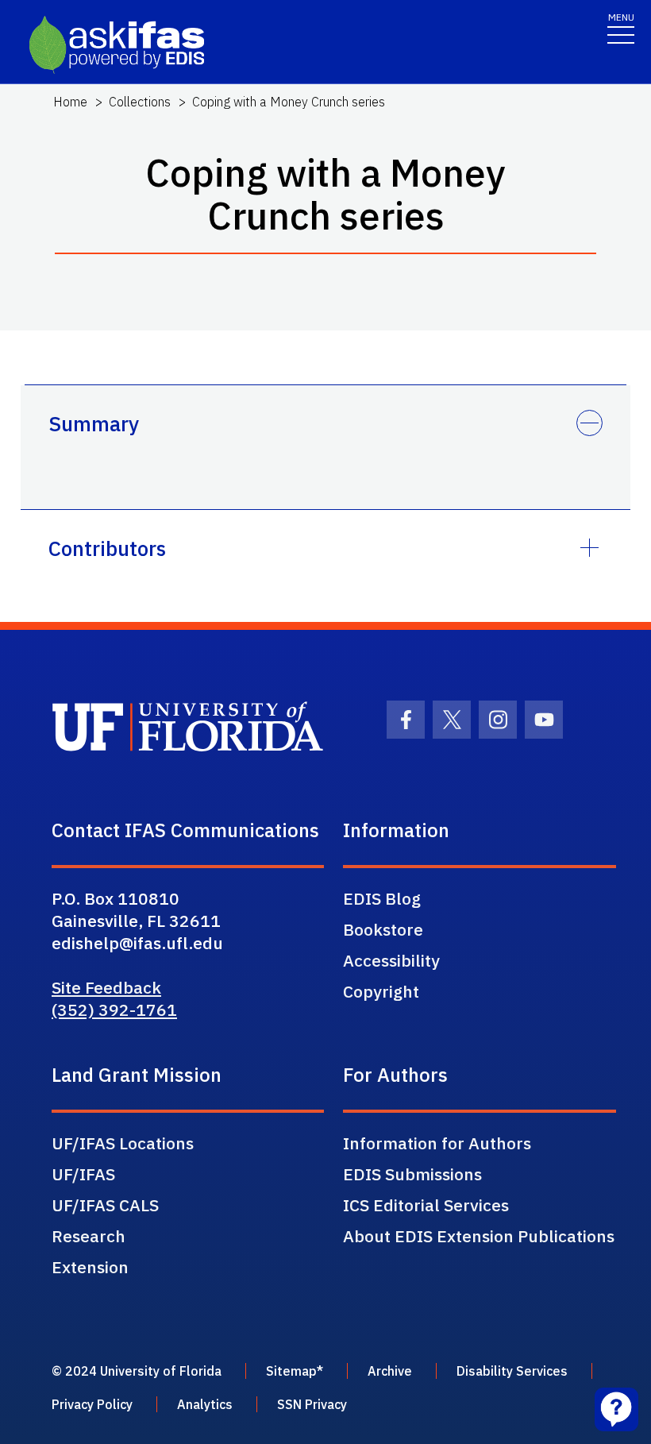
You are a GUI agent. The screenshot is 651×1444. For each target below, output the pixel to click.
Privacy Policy (92, 1404)
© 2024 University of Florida (136, 1371)
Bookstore (383, 929)
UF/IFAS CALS (105, 1205)
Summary (93, 423)
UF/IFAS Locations (123, 1143)
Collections (140, 102)
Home (70, 102)
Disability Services (512, 1371)
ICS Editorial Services (426, 1205)
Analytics (205, 1404)
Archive (390, 1371)
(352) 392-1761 (114, 1009)
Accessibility (391, 960)
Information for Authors (437, 1143)
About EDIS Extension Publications (478, 1236)
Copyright (381, 991)
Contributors (107, 548)
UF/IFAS (83, 1174)
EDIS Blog (382, 898)
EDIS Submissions (412, 1174)
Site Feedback (106, 987)
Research (88, 1236)
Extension (90, 1267)
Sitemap (291, 1371)
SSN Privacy (312, 1404)
